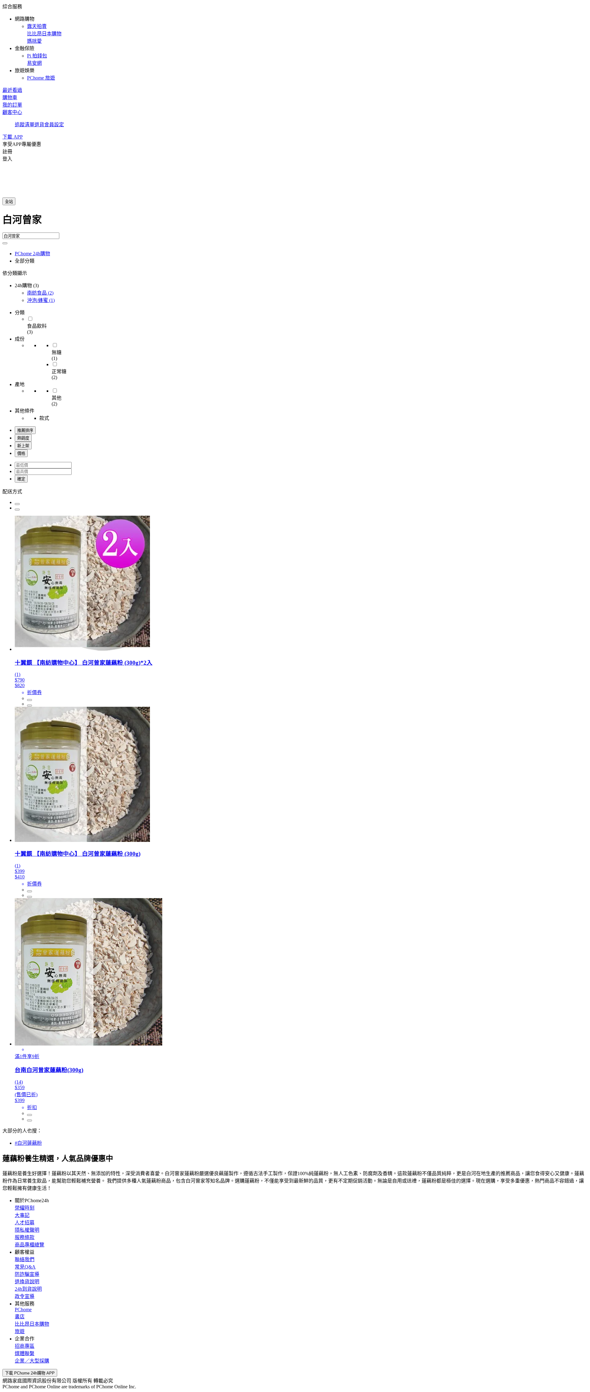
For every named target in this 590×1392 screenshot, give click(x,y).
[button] (295, 41)
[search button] (4, 243)
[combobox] (295, 222)
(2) (40, 292)
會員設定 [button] (54, 124)
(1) (41, 300)
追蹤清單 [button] (24, 124)
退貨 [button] (39, 124)
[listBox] (295, 491)
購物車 (9, 97)
